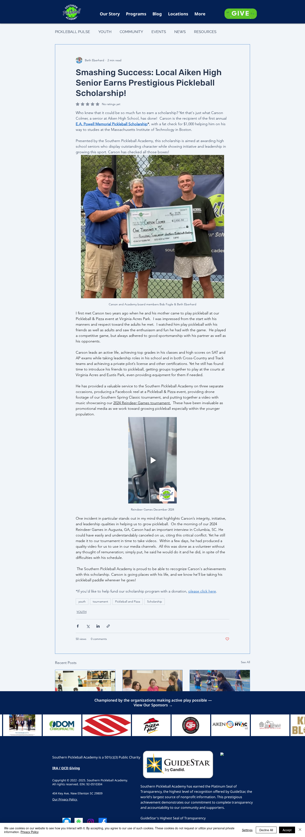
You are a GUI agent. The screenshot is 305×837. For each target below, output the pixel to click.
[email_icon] (66, 822)
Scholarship (154, 601)
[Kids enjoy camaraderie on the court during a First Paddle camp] (220, 687)
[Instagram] (91, 822)
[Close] (300, 830)
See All (245, 662)
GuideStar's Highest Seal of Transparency (173, 818)
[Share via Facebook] (78, 626)
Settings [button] (247, 830)
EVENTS (158, 31)
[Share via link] (108, 626)
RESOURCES (205, 31)
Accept (287, 830)
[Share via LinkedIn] (98, 626)
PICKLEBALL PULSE (72, 31)
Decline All (266, 830)
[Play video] (152, 460)
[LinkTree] (78, 822)
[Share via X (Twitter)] (88, 626)
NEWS (180, 31)
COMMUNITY (131, 31)
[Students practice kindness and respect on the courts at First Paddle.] (153, 687)
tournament (100, 601)
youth (82, 601)
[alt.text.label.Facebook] (103, 822)
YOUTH (104, 31)
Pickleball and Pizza (127, 601)
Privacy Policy (30, 832)
